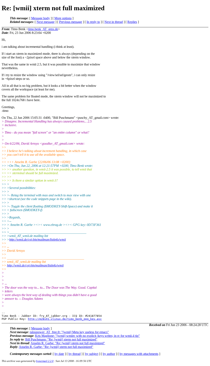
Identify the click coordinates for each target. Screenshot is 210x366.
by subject (91, 354)
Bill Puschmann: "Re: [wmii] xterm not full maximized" (61, 339)
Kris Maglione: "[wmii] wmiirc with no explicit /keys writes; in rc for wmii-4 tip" (87, 335)
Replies (132, 22)
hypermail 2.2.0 (45, 361)
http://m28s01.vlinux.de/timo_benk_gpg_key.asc (65, 318)
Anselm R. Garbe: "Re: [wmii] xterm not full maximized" (68, 343)
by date (59, 354)
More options (63, 18)
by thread (74, 354)
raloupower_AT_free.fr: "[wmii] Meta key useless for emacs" (69, 332)
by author (109, 354)
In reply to (93, 22)
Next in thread (113, 22)
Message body (40, 18)
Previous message (70, 22)
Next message (46, 22)
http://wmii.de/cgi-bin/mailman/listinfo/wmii (37, 239)
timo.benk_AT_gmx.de (43, 29)
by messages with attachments (139, 354)
